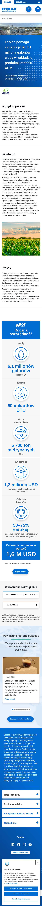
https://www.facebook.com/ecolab (19, 845)
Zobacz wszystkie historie (20, 719)
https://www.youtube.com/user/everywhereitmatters (30, 845)
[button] (29, 9)
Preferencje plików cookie (20, 852)
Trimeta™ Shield (12, 605)
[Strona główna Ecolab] (8, 9)
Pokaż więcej (10, 699)
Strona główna (7, 18)
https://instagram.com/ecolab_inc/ (24, 845)
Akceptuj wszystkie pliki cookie (21, 888)
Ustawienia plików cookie (21, 899)
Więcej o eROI (20, 572)
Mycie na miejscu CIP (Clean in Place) (20, 594)
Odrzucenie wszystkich (21, 894)
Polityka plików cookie (10, 883)
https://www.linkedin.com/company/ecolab (13, 845)
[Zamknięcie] (38, 862)
